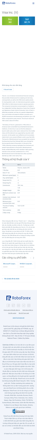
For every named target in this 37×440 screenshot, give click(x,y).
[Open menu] (33, 3)
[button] (8, 3)
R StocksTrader (8, 89)
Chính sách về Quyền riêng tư (12, 310)
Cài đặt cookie (12, 313)
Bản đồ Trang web (24, 313)
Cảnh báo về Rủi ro (28, 310)
